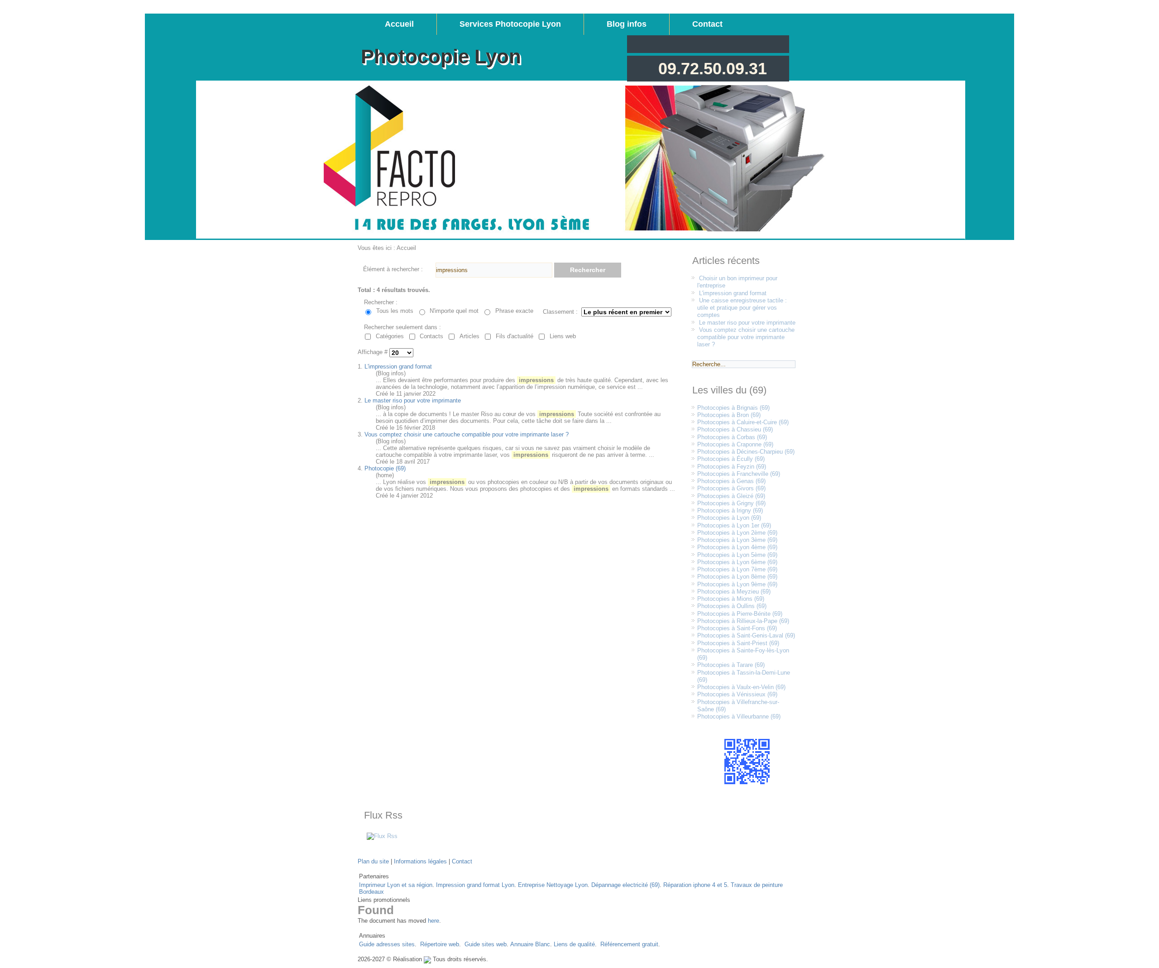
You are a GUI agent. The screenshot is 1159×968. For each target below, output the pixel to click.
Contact (707, 24)
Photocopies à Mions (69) (730, 598)
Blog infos (627, 24)
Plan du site (373, 861)
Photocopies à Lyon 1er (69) (734, 525)
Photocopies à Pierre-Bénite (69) (739, 613)
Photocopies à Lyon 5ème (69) (737, 554)
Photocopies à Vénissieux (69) (737, 694)
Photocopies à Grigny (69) (731, 503)
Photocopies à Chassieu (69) (735, 429)
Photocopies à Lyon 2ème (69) (737, 532)
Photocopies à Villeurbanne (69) (739, 716)
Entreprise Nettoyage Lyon (553, 885)
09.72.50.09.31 (712, 68)
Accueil (399, 24)
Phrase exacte (514, 310)
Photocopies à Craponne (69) (735, 444)
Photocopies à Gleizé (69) (731, 496)
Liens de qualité (574, 944)
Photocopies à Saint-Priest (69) (738, 643)
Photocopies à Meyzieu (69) (734, 591)
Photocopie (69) (385, 468)
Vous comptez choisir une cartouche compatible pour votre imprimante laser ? (466, 434)
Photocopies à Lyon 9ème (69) (737, 584)
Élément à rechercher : (393, 269)
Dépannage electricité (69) (625, 885)
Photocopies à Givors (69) (731, 488)
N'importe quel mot (454, 310)
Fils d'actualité (514, 336)
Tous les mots (394, 310)
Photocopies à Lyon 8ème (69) (737, 576)
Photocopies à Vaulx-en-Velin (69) (741, 687)
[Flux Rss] (382, 836)
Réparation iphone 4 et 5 (695, 885)
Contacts (431, 336)
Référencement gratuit (629, 944)
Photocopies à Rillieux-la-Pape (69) (743, 621)
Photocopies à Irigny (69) (730, 510)
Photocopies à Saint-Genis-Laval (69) (746, 635)
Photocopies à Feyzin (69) (731, 466)
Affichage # (373, 352)
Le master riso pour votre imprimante (412, 400)
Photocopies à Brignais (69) (733, 407)
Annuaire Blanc (530, 944)
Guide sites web (486, 944)
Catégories (390, 336)
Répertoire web (439, 944)
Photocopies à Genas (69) (731, 481)
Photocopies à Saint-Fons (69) (737, 628)
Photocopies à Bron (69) (729, 415)
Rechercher (587, 269)
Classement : (560, 311)
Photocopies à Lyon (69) (729, 517)
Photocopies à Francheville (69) (738, 473)
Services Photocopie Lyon (510, 24)
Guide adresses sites (387, 944)
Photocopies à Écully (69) (731, 458)
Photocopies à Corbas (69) (732, 437)
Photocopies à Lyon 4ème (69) (737, 547)
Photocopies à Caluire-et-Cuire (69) (743, 422)
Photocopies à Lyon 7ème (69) (737, 569)
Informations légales (420, 861)
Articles (469, 336)
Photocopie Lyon (441, 56)
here (433, 920)
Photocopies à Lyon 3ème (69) (737, 540)
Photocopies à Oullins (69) (731, 606)
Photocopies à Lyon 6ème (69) (737, 562)
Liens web (563, 336)
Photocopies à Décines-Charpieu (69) (746, 451)
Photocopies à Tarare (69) (731, 664)
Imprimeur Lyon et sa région (395, 885)
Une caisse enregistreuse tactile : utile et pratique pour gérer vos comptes (742, 308)
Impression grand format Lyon (475, 885)
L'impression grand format (398, 366)
